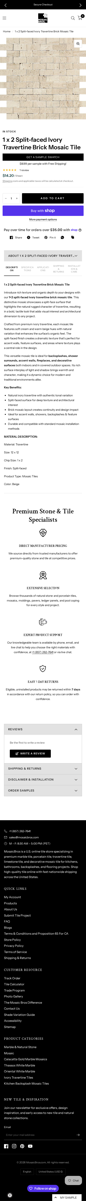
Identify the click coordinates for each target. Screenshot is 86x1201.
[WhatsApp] (63, 237)
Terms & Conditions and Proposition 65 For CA (36, 933)
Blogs (8, 927)
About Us (10, 909)
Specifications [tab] (27, 269)
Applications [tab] (43, 269)
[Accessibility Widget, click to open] (10, 1195)
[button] (5, 5)
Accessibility (13, 1021)
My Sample (68, 1197)
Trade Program (14, 990)
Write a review (32, 753)
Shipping (7, 180)
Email (7, 1127)
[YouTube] (30, 1146)
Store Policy (12, 940)
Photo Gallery (13, 996)
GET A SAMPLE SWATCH (42, 157)
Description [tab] (12, 269)
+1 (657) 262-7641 (42, 652)
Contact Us (12, 1008)
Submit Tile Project (17, 915)
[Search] (73, 18)
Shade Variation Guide (19, 1015)
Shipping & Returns (17, 958)
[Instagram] (14, 1146)
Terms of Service (15, 952)
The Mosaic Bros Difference (23, 1002)
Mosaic (9, 1053)
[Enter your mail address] (78, 1135)
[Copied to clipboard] (73, 237)
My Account (12, 897)
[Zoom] (78, 44)
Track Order (12, 978)
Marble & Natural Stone (20, 1047)
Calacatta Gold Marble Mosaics (25, 1059)
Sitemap (10, 1027)
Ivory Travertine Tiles (18, 1077)
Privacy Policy (14, 946)
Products (10, 903)
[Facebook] (6, 1146)
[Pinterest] (22, 1146)
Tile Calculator (14, 984)
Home (6, 31)
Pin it (53, 237)
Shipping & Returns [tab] (58, 269)
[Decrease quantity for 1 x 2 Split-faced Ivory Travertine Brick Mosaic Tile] (6, 198)
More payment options (43, 219)
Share (18, 237)
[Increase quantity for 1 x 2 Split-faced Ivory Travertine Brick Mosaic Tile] (17, 198)
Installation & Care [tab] (74, 269)
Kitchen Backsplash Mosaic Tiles (26, 1083)
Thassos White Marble (19, 1065)
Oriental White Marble (19, 1071)
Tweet (35, 237)
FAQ (7, 921)
